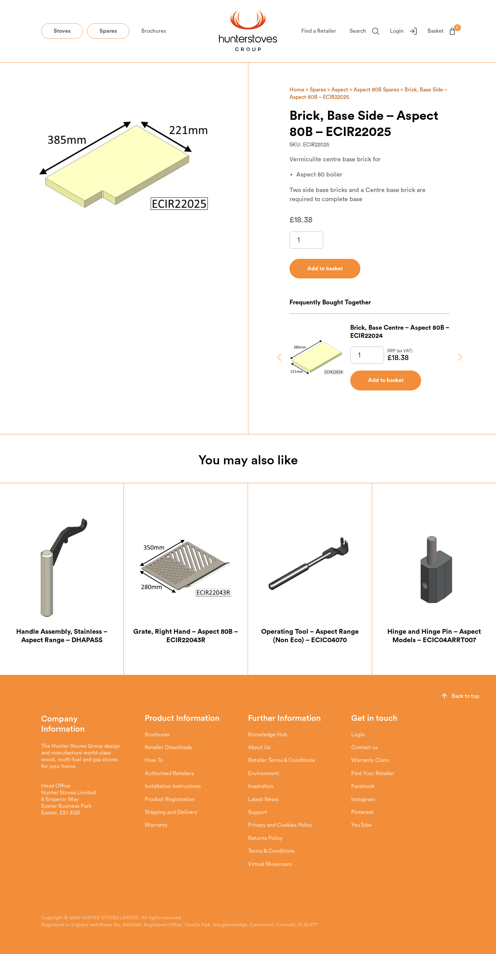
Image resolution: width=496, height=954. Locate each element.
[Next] (459, 357)
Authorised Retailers (169, 773)
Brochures (153, 31)
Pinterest (362, 812)
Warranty (156, 825)
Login (397, 31)
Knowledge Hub (267, 734)
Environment (263, 773)
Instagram (363, 799)
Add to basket (386, 380)
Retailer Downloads (168, 747)
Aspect (339, 89)
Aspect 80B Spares (376, 89)
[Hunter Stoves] (248, 31)
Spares (108, 31)
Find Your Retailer (372, 773)
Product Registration (170, 799)
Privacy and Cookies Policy (280, 825)
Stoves (62, 31)
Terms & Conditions (271, 851)
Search (358, 31)
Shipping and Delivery (171, 812)
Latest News (263, 799)
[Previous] (280, 357)
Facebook (362, 786)
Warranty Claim (370, 760)
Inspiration (260, 786)
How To (154, 760)
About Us (259, 747)
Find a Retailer (318, 31)
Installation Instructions (173, 786)
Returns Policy (265, 838)
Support (257, 812)
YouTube (361, 825)
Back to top (465, 696)
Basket (441, 31)
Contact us (364, 747)
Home (297, 89)
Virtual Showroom (270, 864)
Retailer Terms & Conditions (281, 760)
